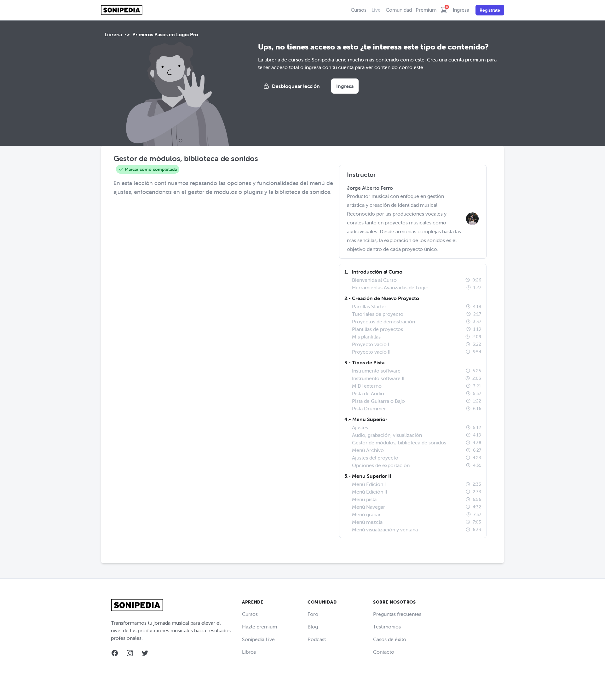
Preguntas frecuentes (397, 614)
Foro (313, 614)
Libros (249, 652)
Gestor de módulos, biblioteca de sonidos (399, 442)
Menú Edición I (369, 484)
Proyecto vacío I (370, 344)
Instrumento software (376, 370)
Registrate (490, 10)
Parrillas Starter (369, 306)
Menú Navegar (368, 507)
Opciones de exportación (381, 465)
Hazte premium (259, 626)
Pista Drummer (369, 408)
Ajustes (360, 427)
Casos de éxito (389, 639)
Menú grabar (366, 514)
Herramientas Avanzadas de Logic (390, 287)
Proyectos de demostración (383, 321)
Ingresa (461, 10)
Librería (113, 34)
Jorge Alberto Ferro (370, 188)
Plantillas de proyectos (377, 329)
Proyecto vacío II (371, 352)
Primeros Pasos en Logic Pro (165, 34)
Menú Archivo (368, 450)
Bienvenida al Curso (374, 280)
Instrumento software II (378, 378)
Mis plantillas (366, 336)
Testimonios (387, 626)
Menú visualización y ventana (385, 529)
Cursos (358, 10)
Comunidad (399, 10)
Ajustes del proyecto (375, 457)
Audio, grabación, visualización (387, 435)
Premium (426, 10)
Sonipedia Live (258, 639)
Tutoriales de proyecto (377, 314)
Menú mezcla (367, 522)
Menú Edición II (369, 492)
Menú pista (364, 499)
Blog (313, 626)
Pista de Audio (368, 393)
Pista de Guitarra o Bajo (378, 401)
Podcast (317, 639)
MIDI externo (367, 386)
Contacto (383, 652)
